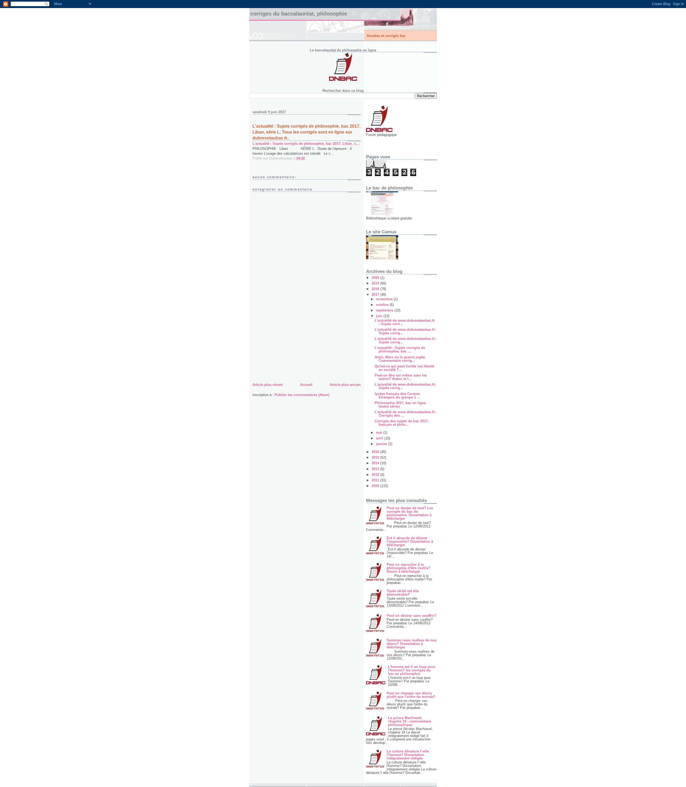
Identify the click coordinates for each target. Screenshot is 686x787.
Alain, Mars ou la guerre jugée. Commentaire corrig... (400, 359)
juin (379, 316)
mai (379, 433)
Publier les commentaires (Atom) (302, 395)
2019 (376, 283)
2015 (376, 457)
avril (380, 438)
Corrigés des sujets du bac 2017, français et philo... (402, 423)
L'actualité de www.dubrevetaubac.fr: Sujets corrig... (405, 331)
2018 (376, 289)
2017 (376, 294)
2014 (376, 463)
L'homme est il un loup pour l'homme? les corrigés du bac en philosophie (411, 670)
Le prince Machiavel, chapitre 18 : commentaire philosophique (409, 721)
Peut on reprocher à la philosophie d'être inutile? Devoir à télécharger (408, 567)
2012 (376, 475)
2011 (376, 480)
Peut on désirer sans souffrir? (411, 616)
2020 (376, 278)
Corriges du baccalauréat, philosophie (298, 14)
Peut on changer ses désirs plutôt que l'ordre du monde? (411, 695)
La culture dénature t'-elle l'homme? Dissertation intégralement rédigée (408, 754)
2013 (376, 469)
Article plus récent (267, 385)
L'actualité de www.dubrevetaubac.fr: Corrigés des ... (405, 413)
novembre (385, 299)
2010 (376, 486)
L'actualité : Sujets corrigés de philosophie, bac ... (400, 349)
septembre (385, 310)
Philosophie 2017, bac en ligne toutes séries (400, 404)
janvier (382, 444)
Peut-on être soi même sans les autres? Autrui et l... (401, 377)
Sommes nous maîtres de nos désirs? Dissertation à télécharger (412, 643)
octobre (383, 305)
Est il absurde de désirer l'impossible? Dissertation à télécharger (410, 541)
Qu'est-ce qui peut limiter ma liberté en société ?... (404, 368)
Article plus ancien (345, 385)
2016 (376, 452)
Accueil (306, 385)
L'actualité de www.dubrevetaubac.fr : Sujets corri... (405, 322)
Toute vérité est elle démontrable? (403, 592)
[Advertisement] (292, 344)
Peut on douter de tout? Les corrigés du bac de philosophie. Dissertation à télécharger (410, 513)
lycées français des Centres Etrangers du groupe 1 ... (397, 395)
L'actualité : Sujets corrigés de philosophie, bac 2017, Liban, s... (305, 144)
